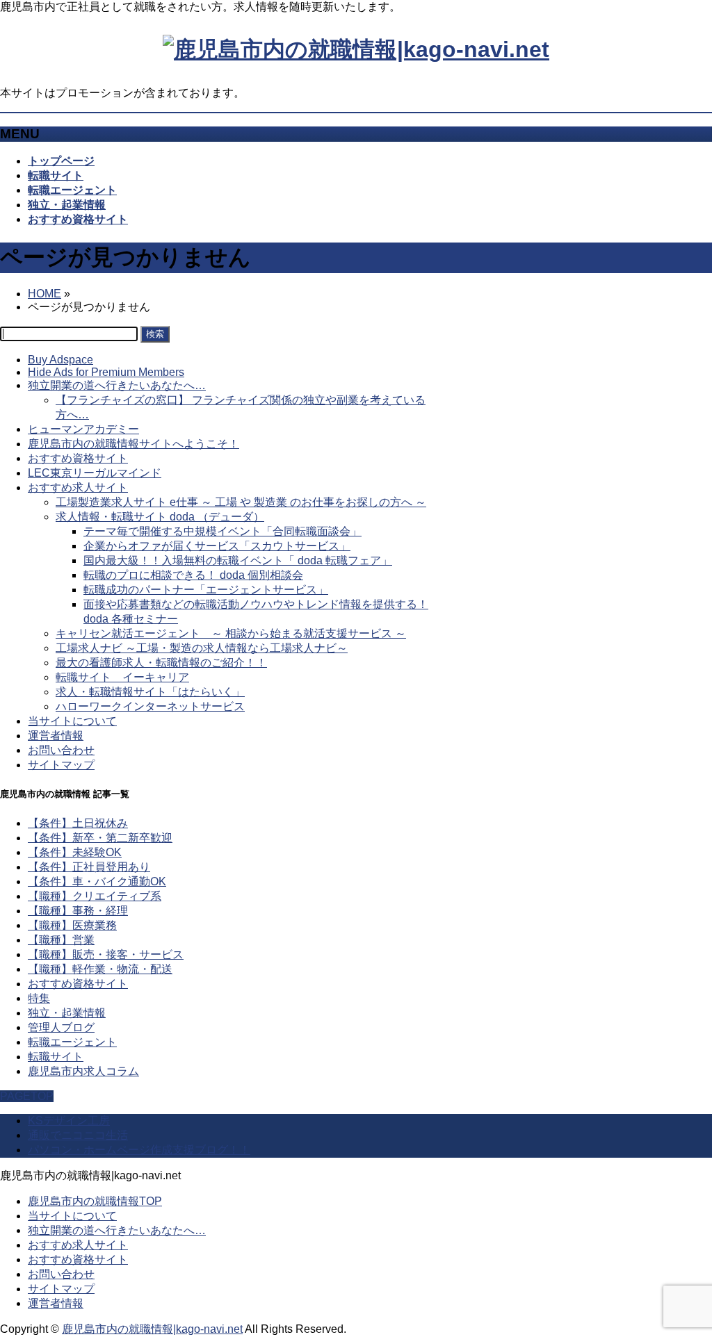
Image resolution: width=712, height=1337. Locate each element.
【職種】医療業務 (72, 925)
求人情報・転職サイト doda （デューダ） (160, 517)
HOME (44, 294)
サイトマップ (61, 765)
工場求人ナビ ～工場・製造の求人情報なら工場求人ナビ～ (202, 648)
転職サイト (55, 1057)
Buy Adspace (60, 360)
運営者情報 (55, 735)
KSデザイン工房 (69, 1120)
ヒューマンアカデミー (83, 429)
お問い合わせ (61, 750)
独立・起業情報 (67, 1013)
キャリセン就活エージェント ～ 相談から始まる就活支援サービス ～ (231, 633)
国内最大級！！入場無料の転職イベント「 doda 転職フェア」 (237, 560)
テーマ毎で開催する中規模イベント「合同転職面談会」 (222, 531)
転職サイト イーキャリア (122, 677)
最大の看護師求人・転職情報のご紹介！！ (161, 662)
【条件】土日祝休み (78, 823)
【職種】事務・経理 (78, 911)
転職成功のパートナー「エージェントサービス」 (205, 590)
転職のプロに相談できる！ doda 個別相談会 (193, 575)
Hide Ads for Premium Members (106, 372)
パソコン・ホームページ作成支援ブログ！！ (139, 1150)
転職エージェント (72, 1042)
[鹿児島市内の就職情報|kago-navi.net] (356, 49)
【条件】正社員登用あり (89, 867)
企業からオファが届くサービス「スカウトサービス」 (216, 546)
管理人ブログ (61, 1027)
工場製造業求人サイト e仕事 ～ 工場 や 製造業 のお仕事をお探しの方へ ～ (241, 502)
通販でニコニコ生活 (78, 1135)
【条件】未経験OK (75, 852)
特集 (39, 998)
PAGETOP (27, 1096)
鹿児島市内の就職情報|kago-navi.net (152, 1329)
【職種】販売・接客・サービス (106, 954)
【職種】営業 (61, 940)
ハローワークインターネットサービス (150, 706)
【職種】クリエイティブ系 (94, 896)
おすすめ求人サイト (78, 487)
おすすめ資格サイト (78, 458)
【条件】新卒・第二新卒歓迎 (100, 838)
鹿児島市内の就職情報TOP (95, 1201)
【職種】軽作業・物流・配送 (100, 969)
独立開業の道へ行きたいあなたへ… (117, 385)
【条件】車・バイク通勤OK (97, 881)
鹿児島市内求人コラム (83, 1071)
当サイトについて (72, 721)
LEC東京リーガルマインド (94, 473)
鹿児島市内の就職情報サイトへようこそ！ (133, 444)
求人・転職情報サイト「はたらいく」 (150, 692)
